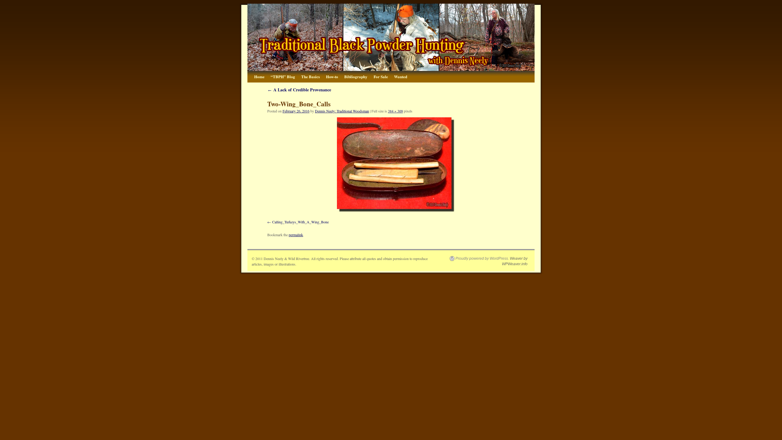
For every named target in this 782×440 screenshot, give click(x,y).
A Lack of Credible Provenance (299, 89)
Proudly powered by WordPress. (482, 258)
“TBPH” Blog (283, 76)
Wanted (400, 76)
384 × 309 (395, 110)
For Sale (381, 76)
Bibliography (355, 76)
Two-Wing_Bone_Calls (299, 103)
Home (259, 76)
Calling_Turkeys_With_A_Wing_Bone (300, 221)
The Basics (310, 76)
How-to (332, 76)
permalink (296, 234)
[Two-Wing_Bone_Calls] (395, 164)
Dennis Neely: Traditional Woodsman (342, 110)
